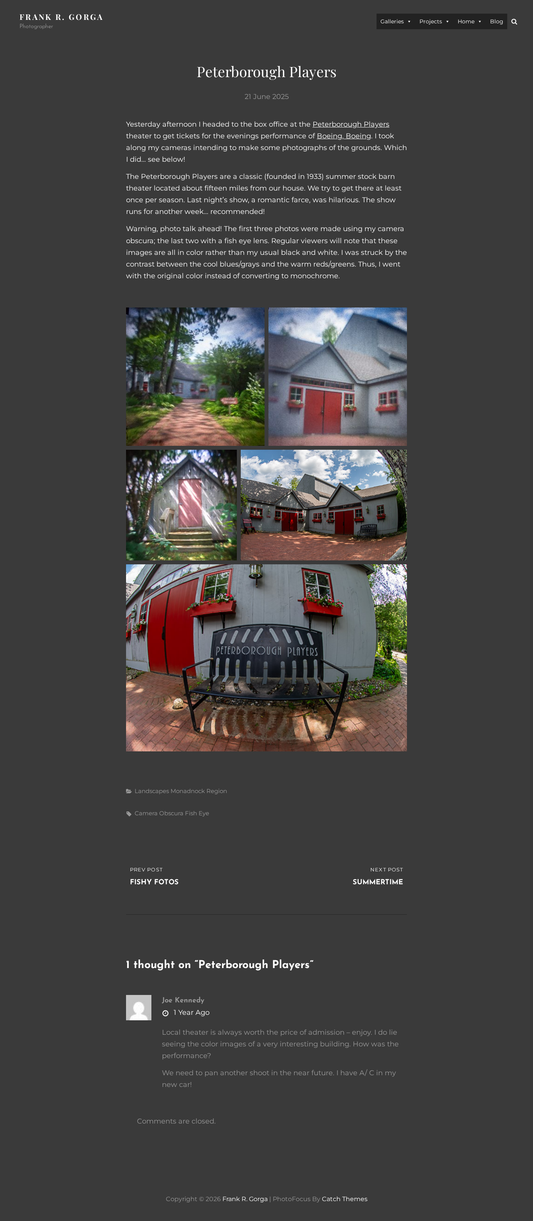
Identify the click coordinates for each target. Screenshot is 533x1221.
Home (466, 21)
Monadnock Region (199, 791)
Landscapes (152, 791)
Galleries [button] (392, 21)
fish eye (197, 813)
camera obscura (159, 813)
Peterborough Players (351, 124)
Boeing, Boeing (344, 136)
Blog (496, 21)
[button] (195, 376)
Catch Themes (345, 1199)
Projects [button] (430, 21)
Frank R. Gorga (62, 16)
